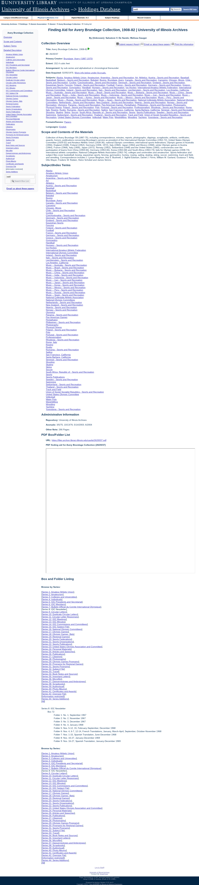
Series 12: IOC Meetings (54, 619)
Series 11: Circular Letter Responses (60, 617)
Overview (8, 37)
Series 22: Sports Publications (56, 644)
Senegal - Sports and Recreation (177, 110)
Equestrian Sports (54, 85)
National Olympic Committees (17, 96)
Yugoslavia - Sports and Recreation (165, 117)
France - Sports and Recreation (131, 85)
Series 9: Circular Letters (54, 612)
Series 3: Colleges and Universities (59, 597)
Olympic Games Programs (16, 132)
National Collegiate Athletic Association (157, 100)
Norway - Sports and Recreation (61, 310)
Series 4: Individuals (52, 599)
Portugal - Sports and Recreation (117, 107)
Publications (10, 124)
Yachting (142, 117)
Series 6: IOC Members (53, 604)
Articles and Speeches (14, 121)
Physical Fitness (54, 107)
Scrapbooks (10, 156)
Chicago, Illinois (176, 80)
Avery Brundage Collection (69, 24)
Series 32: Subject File (53, 669)
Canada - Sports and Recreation (141, 80)
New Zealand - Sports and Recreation (114, 102)
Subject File (10, 140)
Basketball (51, 80)
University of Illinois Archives (35, 9)
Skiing (67, 112)
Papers (67, 122)
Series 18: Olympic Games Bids (58, 634)
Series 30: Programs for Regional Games (62, 664)
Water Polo (108, 117)
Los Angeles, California (177, 90)
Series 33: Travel (50, 671)
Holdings (24, 24)
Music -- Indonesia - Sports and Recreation (122, 95)
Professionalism (142, 107)
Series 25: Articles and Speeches (58, 651)
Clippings (9, 127)
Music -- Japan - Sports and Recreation (65, 282)
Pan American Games (112, 105)
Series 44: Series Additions (55, 699)
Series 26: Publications (53, 654)
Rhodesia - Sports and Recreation (168, 107)
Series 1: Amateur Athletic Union (58, 592)
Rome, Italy (51, 342)
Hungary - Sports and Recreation (108, 87)
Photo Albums (11, 161)
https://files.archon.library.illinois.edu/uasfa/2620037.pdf (79, 440)
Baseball (184, 77)
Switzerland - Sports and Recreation (75, 115)
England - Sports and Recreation (169, 82)
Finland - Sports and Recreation (89, 85)
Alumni (53, 24)
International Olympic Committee (62, 252)
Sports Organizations (14, 109)
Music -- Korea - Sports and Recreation (96, 97)
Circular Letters (12, 77)
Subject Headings (112, 18)
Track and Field (135, 115)
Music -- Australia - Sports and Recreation (66, 92)
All (43, 701)
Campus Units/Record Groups (16, 18)
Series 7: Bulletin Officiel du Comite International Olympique (71, 607)
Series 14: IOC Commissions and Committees (64, 624)
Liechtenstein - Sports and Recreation (146, 90)
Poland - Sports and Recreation (78, 107)
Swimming (51, 115)
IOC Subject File (12, 93)
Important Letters (12, 148)
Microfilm (9, 151)
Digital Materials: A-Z (80, 18)
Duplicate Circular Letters (15, 80)
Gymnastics (75, 87)
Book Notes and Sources (15, 145)
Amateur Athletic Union (14, 54)
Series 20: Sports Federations (56, 639)
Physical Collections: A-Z (48, 18)
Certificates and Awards (15, 164)
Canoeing (163, 80)
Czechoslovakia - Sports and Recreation (97, 82)
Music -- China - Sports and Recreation (65, 272)
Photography (179, 105)
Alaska (59, 77)
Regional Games (12, 104)
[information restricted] (53, 696)
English (62, 127)
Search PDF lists (190, 9)
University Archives (9, 24)
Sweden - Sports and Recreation (173, 112)
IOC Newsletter (12, 75)
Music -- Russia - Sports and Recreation (77, 100)
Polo (97, 107)
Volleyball (96, 117)
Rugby (63, 110)
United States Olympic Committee (74, 117)
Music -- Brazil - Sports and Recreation (107, 92)
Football (110, 85)
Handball (86, 87)
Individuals (10, 62)
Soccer (75, 112)
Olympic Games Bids (14, 101)
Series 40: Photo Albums (54, 689)
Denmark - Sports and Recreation (134, 82)
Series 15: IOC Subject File (55, 626)
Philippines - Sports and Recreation (154, 105)
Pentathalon (130, 105)
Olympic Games (12, 98)
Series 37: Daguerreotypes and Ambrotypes (63, 681)
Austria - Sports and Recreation (163, 77)
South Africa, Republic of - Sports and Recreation (103, 112)
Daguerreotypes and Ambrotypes (18, 153)
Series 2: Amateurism (52, 594)
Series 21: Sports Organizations (57, 641)
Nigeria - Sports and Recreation (150, 102)
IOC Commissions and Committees (19, 91)
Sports (132, 112)
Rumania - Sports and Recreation (83, 110)
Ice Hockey (131, 87)
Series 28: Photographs (53, 659)
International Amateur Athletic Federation (158, 87)
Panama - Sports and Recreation (84, 105)
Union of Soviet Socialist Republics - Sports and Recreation (75, 392)
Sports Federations (13, 106)
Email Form (104, 874)
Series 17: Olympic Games (55, 631)
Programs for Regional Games (17, 135)
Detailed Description (13, 50)
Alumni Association (38, 24)
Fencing (69, 85)
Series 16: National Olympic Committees (62, 629)
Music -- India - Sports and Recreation (81, 95)
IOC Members (11, 68)
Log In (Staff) (99, 867)
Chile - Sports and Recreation (60, 210)
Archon (97, 882)
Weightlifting (121, 117)
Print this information (183, 44)
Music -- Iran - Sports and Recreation (162, 95)
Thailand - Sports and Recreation (110, 115)
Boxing (103, 80)
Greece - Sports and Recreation (61, 238)
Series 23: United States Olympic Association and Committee (72, 646)
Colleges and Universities (15, 60)
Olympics (62, 105)
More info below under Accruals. (90, 72)
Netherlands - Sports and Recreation (77, 102)
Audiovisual (10, 158)
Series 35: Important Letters (55, 676)
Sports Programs (12, 137)
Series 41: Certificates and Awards (59, 691)
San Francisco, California (121, 110)
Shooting (50, 112)
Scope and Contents (13, 41)
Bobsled (94, 80)
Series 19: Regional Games (55, 636)
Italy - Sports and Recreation (113, 90)
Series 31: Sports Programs (55, 666)
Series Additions (12, 172)
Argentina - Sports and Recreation (117, 77)
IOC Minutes (10, 88)
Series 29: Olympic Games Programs (60, 661)
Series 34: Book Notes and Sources (59, 674)
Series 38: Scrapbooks (53, 684)
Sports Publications (13, 112)
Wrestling (132, 117)
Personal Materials (13, 119)
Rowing (54, 110)
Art (136, 77)
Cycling (72, 82)
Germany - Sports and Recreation (164, 85)
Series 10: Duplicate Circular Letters (59, 614)
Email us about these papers (20, 188)
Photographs (11, 129)
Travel (8, 143)
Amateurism (10, 57)
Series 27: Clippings (52, 656)
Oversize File (11, 166)
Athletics (143, 77)
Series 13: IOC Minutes (53, 622)
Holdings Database (99, 9)
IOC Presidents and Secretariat (18, 65)
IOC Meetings (11, 85)
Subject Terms (10, 46)
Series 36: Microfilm (51, 679)
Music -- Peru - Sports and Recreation (64, 290)
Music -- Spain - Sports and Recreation (117, 100)
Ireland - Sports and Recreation (81, 90)
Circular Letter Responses (16, 83)
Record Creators (144, 18)
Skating (59, 112)
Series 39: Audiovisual (53, 686)
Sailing (104, 110)
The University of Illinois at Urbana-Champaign (105, 884)
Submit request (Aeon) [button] (129, 44)
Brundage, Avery (116, 80)
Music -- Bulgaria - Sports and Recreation (147, 92)
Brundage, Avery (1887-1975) (78, 58)
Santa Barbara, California (147, 110)
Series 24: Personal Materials (56, 649)
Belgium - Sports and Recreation (73, 80)
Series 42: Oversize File (53, 694)
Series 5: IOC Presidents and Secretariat (62, 602)
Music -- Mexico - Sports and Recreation (137, 97)
